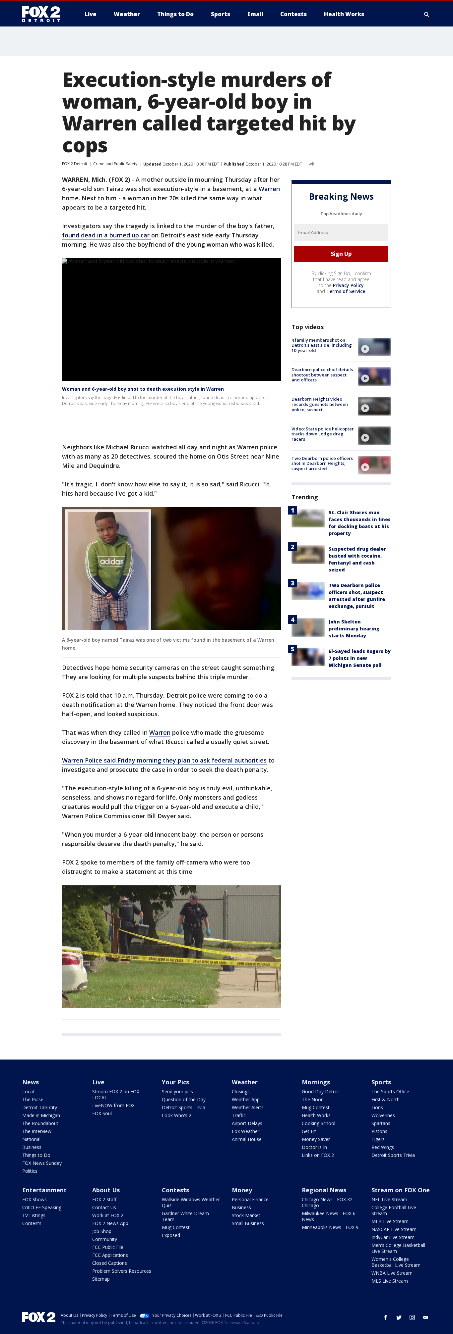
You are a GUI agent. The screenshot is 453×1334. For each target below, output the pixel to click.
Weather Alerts (248, 1107)
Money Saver (316, 1139)
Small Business (248, 1223)
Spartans (380, 1123)
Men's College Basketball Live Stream (398, 1248)
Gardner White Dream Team (185, 1216)
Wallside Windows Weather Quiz (191, 1202)
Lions (377, 1107)
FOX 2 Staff (104, 1199)
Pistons (379, 1131)
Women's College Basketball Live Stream (396, 1262)
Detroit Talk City (39, 1107)
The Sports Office (390, 1091)
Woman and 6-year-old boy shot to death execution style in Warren (143, 389)
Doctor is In (314, 1147)
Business (31, 1147)
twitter (399, 1317)
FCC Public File (107, 1247)
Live (98, 1082)
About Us (106, 1190)
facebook (385, 1317)
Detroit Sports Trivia (183, 1107)
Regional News (324, 1190)
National (31, 1139)
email (425, 1317)
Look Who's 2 (176, 1115)
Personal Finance (250, 1199)
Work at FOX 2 (107, 1215)
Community (104, 1239)
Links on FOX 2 (318, 1155)
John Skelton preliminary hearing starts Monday (354, 628)
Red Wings (382, 1147)
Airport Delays (247, 1123)
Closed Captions (109, 1263)
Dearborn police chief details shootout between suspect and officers (322, 375)
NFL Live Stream (389, 1199)
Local (28, 1091)
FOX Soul (102, 1113)
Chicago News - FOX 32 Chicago (327, 1202)
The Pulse (32, 1099)
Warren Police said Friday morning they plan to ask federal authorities (164, 760)
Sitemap (101, 1279)
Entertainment (44, 1190)
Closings (241, 1091)
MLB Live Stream (390, 1221)
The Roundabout (40, 1123)
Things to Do (36, 1155)
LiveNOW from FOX (113, 1105)
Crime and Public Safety (115, 164)
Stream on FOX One (400, 1190)
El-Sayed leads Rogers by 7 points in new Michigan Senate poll (360, 658)
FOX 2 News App (110, 1223)
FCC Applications (110, 1255)
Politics (29, 1171)
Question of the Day (184, 1099)
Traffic (239, 1115)
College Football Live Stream (393, 1210)
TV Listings (33, 1215)
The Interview (36, 1131)
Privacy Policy (348, 285)
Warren (269, 189)
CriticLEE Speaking (41, 1207)
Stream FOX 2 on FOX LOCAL (115, 1094)
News (30, 1082)
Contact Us (104, 1207)
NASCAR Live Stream (394, 1229)
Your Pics (175, 1082)
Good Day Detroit (321, 1091)
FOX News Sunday (42, 1163)
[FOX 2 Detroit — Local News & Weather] (44, 14)
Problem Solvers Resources (121, 1271)
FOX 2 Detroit (74, 164)
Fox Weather (245, 1131)
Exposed (171, 1235)
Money (242, 1190)
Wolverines (383, 1115)
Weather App (246, 1099)
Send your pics (177, 1091)
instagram (412, 1317)
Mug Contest (316, 1107)
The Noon (313, 1099)
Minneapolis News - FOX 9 (330, 1227)
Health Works (316, 1115)
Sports (381, 1082)
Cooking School (318, 1123)
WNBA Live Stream (392, 1273)
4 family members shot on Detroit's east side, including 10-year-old (321, 345)
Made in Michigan (41, 1115)
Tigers (378, 1139)
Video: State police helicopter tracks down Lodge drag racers (322, 434)
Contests (31, 1223)
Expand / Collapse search (427, 14)
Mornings (316, 1082)
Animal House (247, 1139)
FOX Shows (34, 1199)
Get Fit (309, 1131)
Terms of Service (345, 291)
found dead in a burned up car (106, 235)
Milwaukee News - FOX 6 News (329, 1216)
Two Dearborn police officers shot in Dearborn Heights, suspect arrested (322, 463)
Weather (245, 1082)
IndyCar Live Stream (393, 1237)
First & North (385, 1099)
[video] (374, 347)
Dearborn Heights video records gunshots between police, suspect (319, 404)
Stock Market (246, 1215)
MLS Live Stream (389, 1281)
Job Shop (101, 1231)
